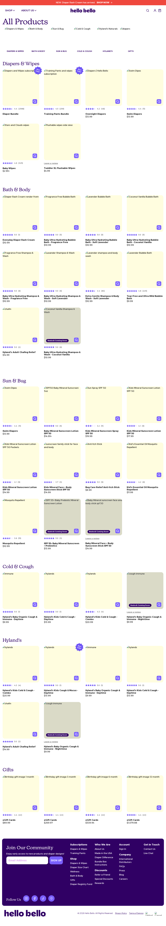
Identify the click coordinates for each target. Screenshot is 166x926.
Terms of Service (136, 913)
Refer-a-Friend (102, 875)
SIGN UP (56, 860)
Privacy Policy (121, 913)
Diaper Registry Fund (81, 884)
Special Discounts (104, 879)
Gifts (72, 880)
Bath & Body (76, 876)
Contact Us (149, 849)
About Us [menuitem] (27, 10)
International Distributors (126, 860)
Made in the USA (103, 853)
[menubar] (21, 10)
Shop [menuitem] (8, 10)
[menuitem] (147, 10)
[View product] (21, 87)
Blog (121, 875)
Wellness (74, 871)
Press (122, 870)
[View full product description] (21, 113)
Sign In (122, 849)
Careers (123, 879)
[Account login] (155, 10)
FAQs (122, 866)
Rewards (99, 883)
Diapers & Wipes (78, 849)
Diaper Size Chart (79, 867)
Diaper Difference (104, 857)
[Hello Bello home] (83, 10)
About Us (99, 849)
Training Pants (77, 853)
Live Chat (148, 853)
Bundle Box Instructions (101, 863)
